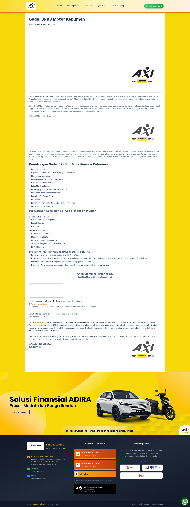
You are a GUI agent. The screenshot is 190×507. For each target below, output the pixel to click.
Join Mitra (102, 5)
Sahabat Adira (41, 322)
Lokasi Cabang (118, 5)
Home (59, 5)
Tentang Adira (73, 5)
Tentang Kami (137, 504)
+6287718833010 (37, 471)
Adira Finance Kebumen (41, 304)
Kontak (146, 504)
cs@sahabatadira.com (39, 478)
